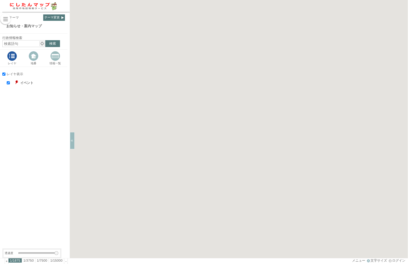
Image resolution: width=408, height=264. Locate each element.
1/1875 (15, 260)
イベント (27, 83)
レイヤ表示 (15, 74)
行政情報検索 (12, 38)
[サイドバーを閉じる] (72, 140)
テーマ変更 (52, 17)
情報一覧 (55, 63)
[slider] (56, 253)
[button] (38, 83)
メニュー (358, 260)
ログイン (398, 260)
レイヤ (12, 63)
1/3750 (28, 260)
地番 (33, 63)
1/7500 (42, 260)
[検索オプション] (42, 43)
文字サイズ (378, 260)
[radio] (15, 260)
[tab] (12, 58)
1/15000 (56, 260)
